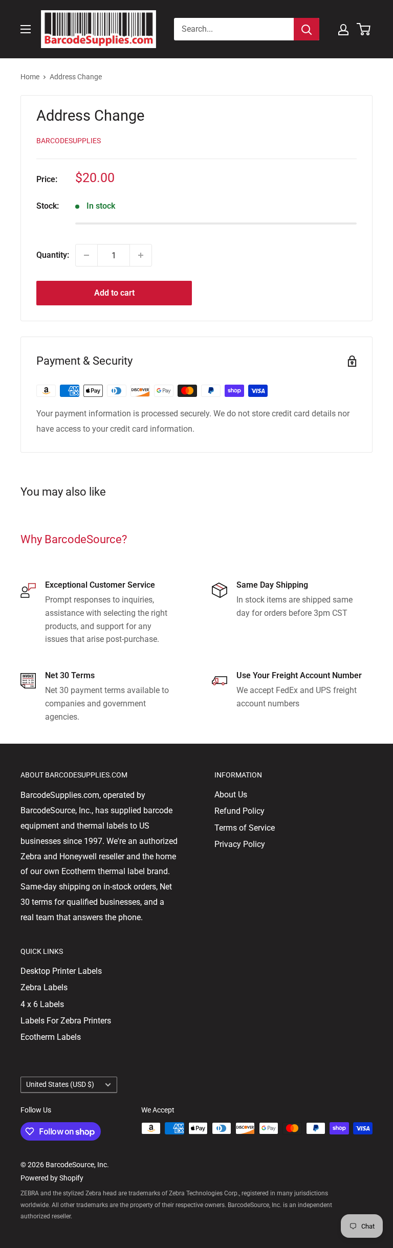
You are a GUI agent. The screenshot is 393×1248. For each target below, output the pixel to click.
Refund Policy (239, 811)
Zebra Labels (44, 987)
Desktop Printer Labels (61, 971)
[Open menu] (25, 29)
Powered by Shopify (51, 1178)
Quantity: (52, 255)
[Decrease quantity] (86, 255)
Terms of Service (244, 828)
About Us (230, 794)
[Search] (306, 29)
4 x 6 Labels (42, 1004)
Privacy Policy (239, 844)
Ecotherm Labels (50, 1037)
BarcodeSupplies (68, 141)
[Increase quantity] (140, 255)
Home (29, 77)
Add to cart (114, 293)
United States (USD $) (60, 1084)
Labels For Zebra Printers (65, 1021)
